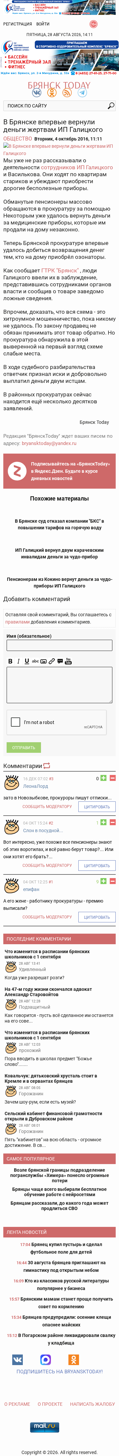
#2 (51, 823)
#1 (51, 882)
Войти (43, 24)
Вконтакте (17, 1360)
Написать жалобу (92, 1404)
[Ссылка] (52, 661)
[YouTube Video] (68, 661)
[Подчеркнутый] (27, 661)
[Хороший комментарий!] (103, 778)
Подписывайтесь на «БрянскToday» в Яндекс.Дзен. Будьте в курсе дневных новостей (70, 471)
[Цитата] (60, 661)
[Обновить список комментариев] (47, 765)
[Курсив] (18, 661)
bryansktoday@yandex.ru (49, 443)
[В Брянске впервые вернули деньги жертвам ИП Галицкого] (59, 149)
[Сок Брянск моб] (59, 57)
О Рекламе (17, 1404)
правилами (17, 622)
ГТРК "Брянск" (60, 270)
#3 (51, 779)
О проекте (50, 1404)
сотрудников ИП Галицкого (76, 167)
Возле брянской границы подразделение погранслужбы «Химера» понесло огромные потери (59, 1175)
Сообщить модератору (47, 806)
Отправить (23, 748)
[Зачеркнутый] (35, 661)
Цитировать (97, 807)
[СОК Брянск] (59, 7)
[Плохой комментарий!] (113, 778)
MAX (45, 1360)
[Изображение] (43, 661)
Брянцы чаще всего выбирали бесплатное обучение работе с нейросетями (59, 1192)
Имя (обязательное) (29, 636)
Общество (17, 139)
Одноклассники (73, 1360)
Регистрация (17, 24)
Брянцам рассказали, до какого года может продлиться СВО (59, 1205)
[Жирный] (10, 661)
